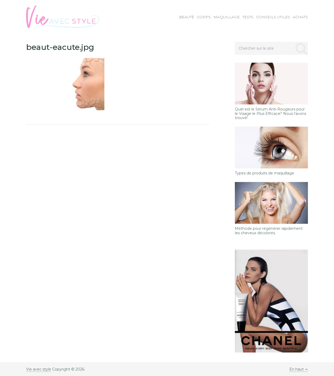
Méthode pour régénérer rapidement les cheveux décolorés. (269, 230)
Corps (204, 17)
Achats (300, 17)
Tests (247, 17)
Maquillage (226, 17)
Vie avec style (38, 369)
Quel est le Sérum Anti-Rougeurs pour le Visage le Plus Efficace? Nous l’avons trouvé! (270, 113)
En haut (296, 369)
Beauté (186, 17)
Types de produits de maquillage (264, 173)
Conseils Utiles (273, 17)
